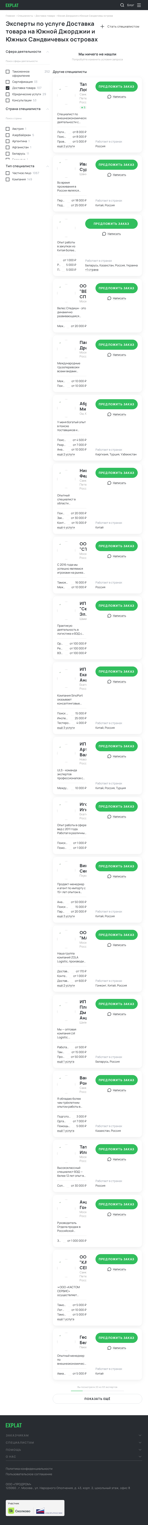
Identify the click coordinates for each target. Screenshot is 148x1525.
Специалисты (26, 15)
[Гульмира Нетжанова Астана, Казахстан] (66, 228)
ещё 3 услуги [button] (66, 728)
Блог (130, 5)
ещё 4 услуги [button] (66, 527)
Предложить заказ (116, 87)
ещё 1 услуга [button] (65, 1062)
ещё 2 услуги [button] (66, 146)
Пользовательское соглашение (29, 1474)
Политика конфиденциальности (29, 1469)
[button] (74, 1435)
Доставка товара (45, 15)
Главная (11, 15)
